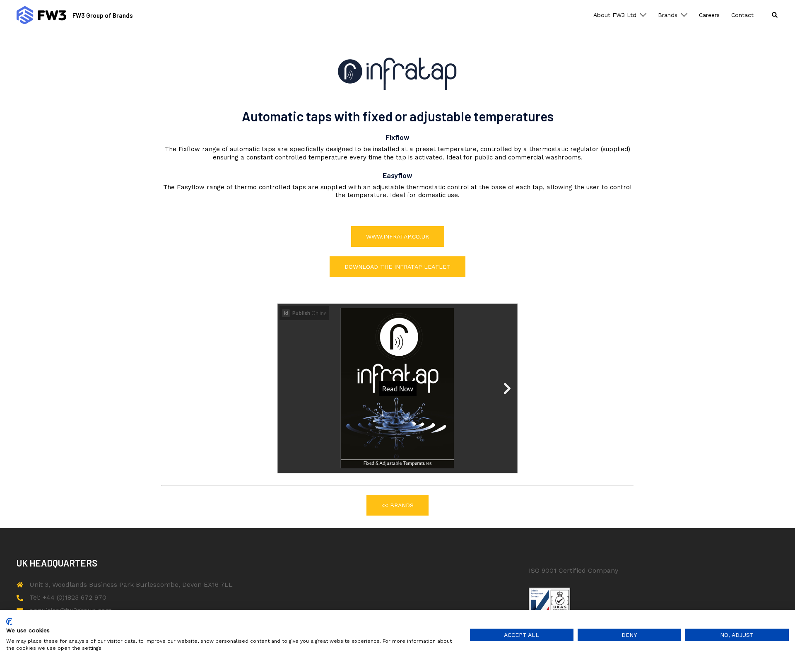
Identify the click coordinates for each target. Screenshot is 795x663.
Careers (709, 15)
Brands (667, 15)
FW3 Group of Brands (102, 15)
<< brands (397, 505)
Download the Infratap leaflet (397, 266)
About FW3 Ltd (614, 15)
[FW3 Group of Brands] (41, 15)
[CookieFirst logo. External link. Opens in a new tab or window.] (9, 621)
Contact (742, 15)
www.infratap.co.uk (397, 236)
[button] (775, 15)
